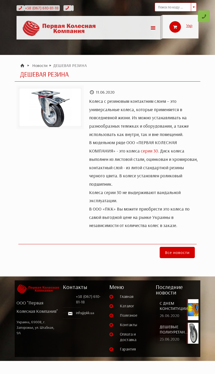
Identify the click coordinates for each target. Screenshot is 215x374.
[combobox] (176, 7)
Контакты (128, 324)
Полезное (128, 315)
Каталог (127, 305)
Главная (126, 296)
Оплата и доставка (128, 336)
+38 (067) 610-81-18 (41, 7)
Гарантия (128, 349)
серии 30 (149, 151)
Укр (189, 25)
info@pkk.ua (85, 312)
